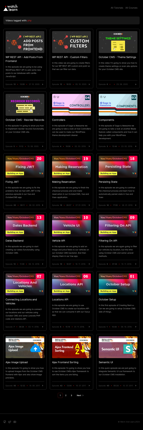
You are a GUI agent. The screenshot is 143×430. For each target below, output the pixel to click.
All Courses (131, 7)
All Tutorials (117, 7)
